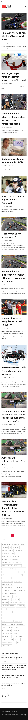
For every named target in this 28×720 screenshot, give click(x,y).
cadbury (15, 596)
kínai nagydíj (5, 633)
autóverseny (17, 581)
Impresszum (8, 714)
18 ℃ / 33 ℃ (4, 1)
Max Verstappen (15, 544)
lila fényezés (19, 587)
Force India (5, 547)
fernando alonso (6, 562)
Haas (14, 642)
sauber (22, 544)
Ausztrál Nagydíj (6, 630)
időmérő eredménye (7, 575)
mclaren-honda (14, 559)
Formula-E (13, 593)
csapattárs (5, 602)
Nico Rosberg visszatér (8, 587)
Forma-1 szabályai (6, 596)
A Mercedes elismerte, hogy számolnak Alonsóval (13, 199)
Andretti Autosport (7, 584)
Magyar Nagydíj (18, 611)
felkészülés (16, 630)
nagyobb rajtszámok (7, 550)
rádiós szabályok (19, 618)
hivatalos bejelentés (7, 581)
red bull (13, 615)
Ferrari (4, 571)
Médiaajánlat (23, 714)
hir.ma (6, 711)
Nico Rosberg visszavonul (9, 605)
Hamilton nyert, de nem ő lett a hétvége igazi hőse (13, 36)
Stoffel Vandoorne (17, 636)
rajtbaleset (5, 559)
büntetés (15, 571)
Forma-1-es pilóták (7, 611)
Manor (4, 608)
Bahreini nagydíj (6, 636)
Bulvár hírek (12, 468)
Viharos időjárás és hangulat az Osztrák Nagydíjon (12, 321)
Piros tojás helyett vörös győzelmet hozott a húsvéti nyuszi (13, 76)
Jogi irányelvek (15, 714)
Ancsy (6, 43)
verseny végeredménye (8, 627)
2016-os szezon (11, 608)
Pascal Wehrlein (17, 562)
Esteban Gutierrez (7, 642)
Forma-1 (4, 565)
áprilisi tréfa (15, 599)
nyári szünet (20, 605)
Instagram (17, 639)
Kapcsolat (18, 716)
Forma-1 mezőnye (20, 608)
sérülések (10, 565)
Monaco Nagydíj (6, 578)
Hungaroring (5, 615)
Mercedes (21, 571)
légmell (4, 639)
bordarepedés (13, 633)
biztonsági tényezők (7, 621)
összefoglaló (18, 621)
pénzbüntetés (18, 550)
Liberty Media (5, 590)
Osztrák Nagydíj (20, 624)
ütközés (4, 624)
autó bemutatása (6, 645)
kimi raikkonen (6, 544)
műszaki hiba (17, 565)
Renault (19, 642)
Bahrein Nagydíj (18, 575)
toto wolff (22, 602)
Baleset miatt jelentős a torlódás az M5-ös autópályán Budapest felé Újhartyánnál (13, 694)
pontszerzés (15, 547)
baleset (9, 571)
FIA (10, 547)
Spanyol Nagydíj (19, 556)
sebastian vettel (21, 568)
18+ (14, 377)
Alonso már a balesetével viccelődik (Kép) (13, 461)
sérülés (17, 627)
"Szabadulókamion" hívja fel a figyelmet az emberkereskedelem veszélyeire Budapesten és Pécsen (13, 667)
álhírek (22, 599)
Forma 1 (11, 43)
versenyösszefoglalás (8, 556)
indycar (14, 578)
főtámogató (5, 593)
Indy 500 (20, 578)
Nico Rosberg (11, 624)
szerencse (10, 639)
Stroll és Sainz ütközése (8, 568)
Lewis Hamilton (13, 602)
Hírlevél (24, 716)
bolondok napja (6, 599)
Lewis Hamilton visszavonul (18, 590)
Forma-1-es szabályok (7, 618)
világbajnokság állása (8, 553)
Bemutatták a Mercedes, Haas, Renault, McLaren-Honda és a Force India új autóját (13, 508)
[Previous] (10, 535)
